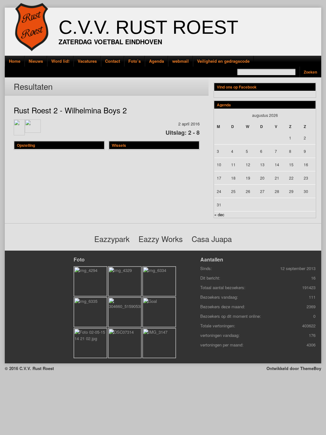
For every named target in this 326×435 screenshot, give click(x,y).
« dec (219, 214)
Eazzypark (112, 238)
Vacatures (87, 61)
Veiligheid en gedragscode (223, 61)
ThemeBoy (310, 368)
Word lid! (60, 61)
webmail (180, 61)
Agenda (156, 61)
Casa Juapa (212, 238)
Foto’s (134, 61)
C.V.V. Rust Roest (148, 27)
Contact (112, 61)
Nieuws (36, 61)
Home (14, 61)
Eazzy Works (160, 238)
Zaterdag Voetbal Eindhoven (110, 41)
